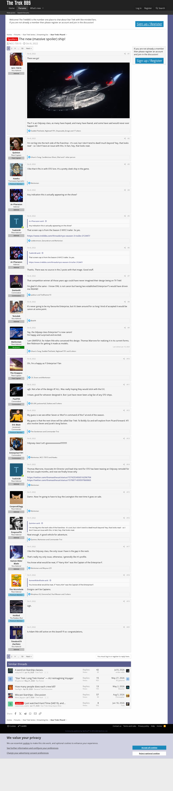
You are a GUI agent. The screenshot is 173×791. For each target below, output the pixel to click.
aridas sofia (120, 672)
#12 (128, 410)
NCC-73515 (16, 68)
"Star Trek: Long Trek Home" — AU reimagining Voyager (44, 678)
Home (11, 8)
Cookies (12, 726)
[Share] (125, 53)
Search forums (23, 12)
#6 (129, 248)
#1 (129, 54)
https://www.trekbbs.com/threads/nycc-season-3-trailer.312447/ (58, 235)
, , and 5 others (46, 403)
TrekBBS (23, 726)
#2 (129, 138)
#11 (128, 384)
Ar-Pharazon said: (36, 221)
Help (153, 726)
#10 (128, 359)
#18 (128, 575)
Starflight (18, 689)
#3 (129, 164)
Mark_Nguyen (20, 697)
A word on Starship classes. (29, 669)
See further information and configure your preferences (32, 748)
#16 (128, 518)
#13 (128, 438)
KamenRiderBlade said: (39, 580)
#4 (129, 190)
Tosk (122, 705)
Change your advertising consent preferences (28, 753)
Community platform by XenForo (86, 731)
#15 (128, 492)
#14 (128, 464)
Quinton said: (34, 523)
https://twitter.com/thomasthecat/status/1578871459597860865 (59, 480)
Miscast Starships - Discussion (30, 694)
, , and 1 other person (53, 157)
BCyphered (19, 681)
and (41, 295)
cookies (26, 743)
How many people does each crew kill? (35, 686)
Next (28, 48)
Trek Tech (39, 672)
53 (22, 48)
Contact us (117, 726)
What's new (35, 8)
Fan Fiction (40, 681)
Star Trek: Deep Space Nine (51, 706)
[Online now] (22, 227)
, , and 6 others (53, 351)
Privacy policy (143, 726)
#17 (128, 546)
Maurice (121, 689)
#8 (129, 302)
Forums (22, 8)
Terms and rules (129, 726)
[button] (43, 8)
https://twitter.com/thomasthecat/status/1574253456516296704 (59, 477)
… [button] (18, 48)
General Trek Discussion (43, 689)
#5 (129, 216)
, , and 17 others (56, 131)
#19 (128, 601)
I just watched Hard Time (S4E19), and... (45, 703)
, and (47, 241)
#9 (129, 328)
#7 (129, 276)
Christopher (120, 697)
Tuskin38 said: (35, 253)
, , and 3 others (51, 594)
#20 (128, 627)
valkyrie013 (19, 672)
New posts (11, 12)
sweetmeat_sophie (22, 706)
